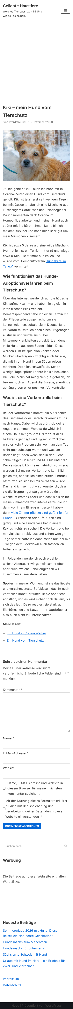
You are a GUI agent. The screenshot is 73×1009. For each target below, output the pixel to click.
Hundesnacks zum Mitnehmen (25, 942)
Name (8, 738)
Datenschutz (12, 985)
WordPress (53, 1005)
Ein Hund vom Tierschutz (25, 640)
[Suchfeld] (65, 846)
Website (9, 768)
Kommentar (12, 690)
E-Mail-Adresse (15, 753)
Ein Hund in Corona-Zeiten (26, 633)
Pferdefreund (17, 122)
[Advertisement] (36, 59)
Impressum (11, 979)
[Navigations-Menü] (65, 10)
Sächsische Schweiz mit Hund (25, 954)
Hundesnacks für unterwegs (23, 948)
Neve (15, 1005)
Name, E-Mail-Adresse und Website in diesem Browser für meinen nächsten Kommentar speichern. (35, 788)
